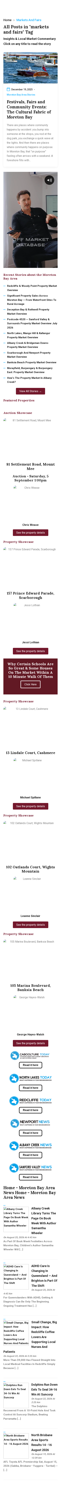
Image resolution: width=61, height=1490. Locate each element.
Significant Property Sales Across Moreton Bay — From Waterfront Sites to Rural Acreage (31, 300)
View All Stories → (30, 391)
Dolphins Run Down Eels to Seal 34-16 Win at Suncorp (44, 1389)
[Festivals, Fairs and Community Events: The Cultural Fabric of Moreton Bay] (30, 67)
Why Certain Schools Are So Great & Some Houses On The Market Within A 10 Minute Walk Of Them (30, 670)
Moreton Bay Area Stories (21, 94)
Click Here (30, 684)
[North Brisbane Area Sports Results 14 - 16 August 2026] (16, 1445)
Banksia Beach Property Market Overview (31, 362)
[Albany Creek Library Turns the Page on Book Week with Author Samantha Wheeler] (16, 1219)
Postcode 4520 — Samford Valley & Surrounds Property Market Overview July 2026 (32, 323)
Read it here (30, 1065)
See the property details (30, 532)
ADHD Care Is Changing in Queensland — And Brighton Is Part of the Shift (44, 1275)
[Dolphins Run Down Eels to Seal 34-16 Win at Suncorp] (16, 1395)
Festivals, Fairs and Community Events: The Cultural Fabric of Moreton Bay (29, 109)
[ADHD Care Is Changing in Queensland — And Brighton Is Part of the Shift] (16, 1276)
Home (7, 20)
